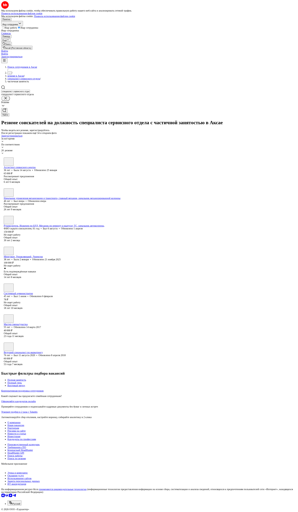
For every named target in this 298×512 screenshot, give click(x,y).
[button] (4, 51)
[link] (6, 44)
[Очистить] (5, 98)
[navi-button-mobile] (4, 60)
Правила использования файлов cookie (54, 16)
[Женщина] (9, 161)
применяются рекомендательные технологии (63, 489)
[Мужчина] (9, 192)
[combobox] (15, 91)
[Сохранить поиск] (4, 110)
